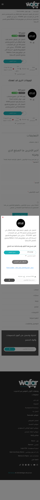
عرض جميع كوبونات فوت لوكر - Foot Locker (20, 268)
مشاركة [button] (21, 276)
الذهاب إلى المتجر (20, 262)
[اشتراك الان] (9, 280)
